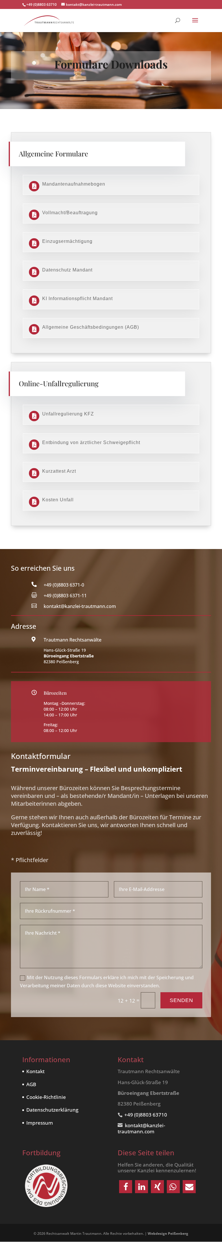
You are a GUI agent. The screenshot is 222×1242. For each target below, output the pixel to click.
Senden (181, 1000)
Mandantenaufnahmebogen (73, 184)
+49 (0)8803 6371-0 (64, 585)
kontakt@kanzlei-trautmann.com (80, 606)
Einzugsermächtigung (67, 241)
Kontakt (35, 1071)
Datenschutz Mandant (67, 269)
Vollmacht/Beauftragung (70, 212)
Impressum (39, 1122)
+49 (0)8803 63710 (41, 4)
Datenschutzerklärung (52, 1109)
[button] (125, 1186)
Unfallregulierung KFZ (68, 413)
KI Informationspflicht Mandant (77, 298)
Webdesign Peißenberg (168, 1233)
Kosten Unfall (58, 499)
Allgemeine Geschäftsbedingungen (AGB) (90, 327)
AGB (31, 1084)
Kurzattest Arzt (59, 471)
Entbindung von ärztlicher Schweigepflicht (91, 442)
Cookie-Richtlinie (46, 1097)
